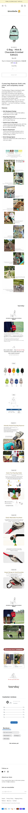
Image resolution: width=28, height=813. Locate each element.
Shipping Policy (18, 798)
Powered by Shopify (15, 803)
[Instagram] (8, 772)
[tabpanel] (14, 745)
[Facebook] (4, 772)
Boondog (14, 47)
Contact (15, 800)
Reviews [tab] (6, 728)
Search (3, 798)
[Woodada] (14, 11)
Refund (3, 800)
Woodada (7, 803)
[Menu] (2, 5)
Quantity (14, 66)
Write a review (14, 722)
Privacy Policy (9, 798)
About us (9, 800)
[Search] (5, 5)
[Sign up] (25, 791)
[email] (2, 772)
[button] (14, 707)
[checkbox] (6, 738)
